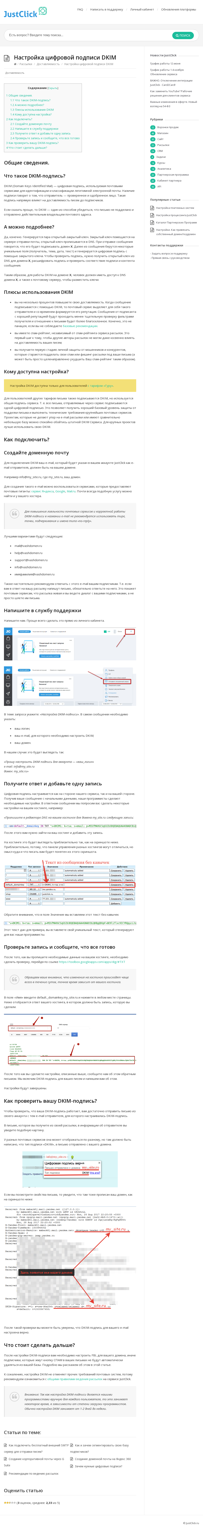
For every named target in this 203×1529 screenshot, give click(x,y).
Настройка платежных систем (175, 208)
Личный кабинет (142, 9)
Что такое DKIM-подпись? (30, 100)
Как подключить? (19, 119)
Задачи (161, 157)
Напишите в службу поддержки (34, 128)
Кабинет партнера (169, 180)
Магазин (162, 133)
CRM (160, 151)
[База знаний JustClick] (25, 12)
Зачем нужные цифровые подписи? (98, 1466)
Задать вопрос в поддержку (170, 253)
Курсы (161, 163)
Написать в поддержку (106, 9)
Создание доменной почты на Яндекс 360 (103, 1459)
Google (60, 491)
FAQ (80, 9)
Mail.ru (71, 491)
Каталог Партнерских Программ (176, 222)
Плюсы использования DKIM (32, 110)
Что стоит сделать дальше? (26, 147)
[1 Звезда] (5, 1503)
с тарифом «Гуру (100, 386)
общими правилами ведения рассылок (74, 1379)
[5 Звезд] (14, 1503)
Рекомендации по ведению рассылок (33, 1473)
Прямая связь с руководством (171, 258)
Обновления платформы (178, 9)
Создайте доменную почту (31, 124)
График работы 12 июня (165, 63)
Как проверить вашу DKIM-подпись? (32, 143)
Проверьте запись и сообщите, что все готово (45, 138)
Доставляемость (48, 64)
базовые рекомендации (80, 326)
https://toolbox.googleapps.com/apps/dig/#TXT (92, 962)
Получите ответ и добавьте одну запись (40, 133)
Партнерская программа (173, 174)
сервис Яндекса (42, 491)
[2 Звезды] (7, 1503)
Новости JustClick (163, 55)
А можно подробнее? (27, 105)
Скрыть (52, 88)
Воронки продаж (168, 127)
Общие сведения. (19, 95)
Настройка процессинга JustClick (176, 215)
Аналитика (164, 168)
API (159, 186)
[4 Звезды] (12, 1503)
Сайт (160, 139)
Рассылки (25, 64)
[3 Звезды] (10, 1503)
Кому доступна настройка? (31, 114)
